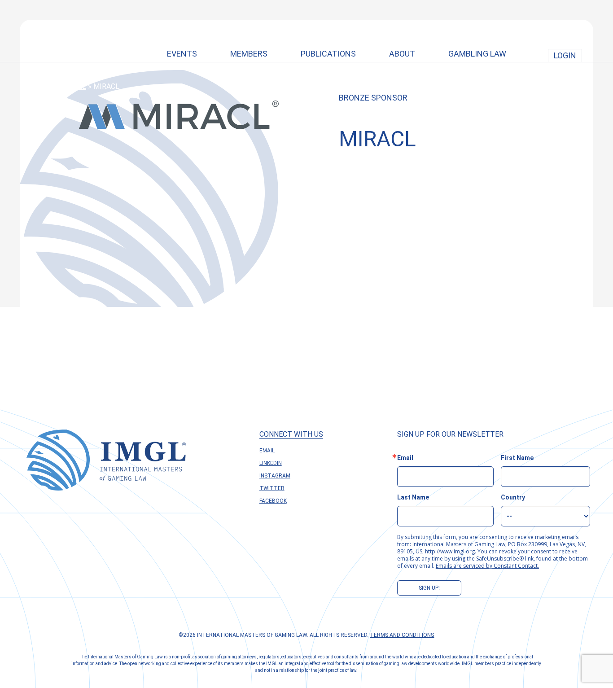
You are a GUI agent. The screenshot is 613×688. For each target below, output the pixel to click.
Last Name (413, 497)
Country (513, 497)
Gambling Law (477, 53)
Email (267, 450)
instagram (274, 476)
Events (182, 53)
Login (565, 55)
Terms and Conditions (402, 635)
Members (248, 53)
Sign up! (429, 588)
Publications (328, 53)
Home (76, 86)
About (402, 53)
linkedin (270, 463)
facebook (273, 501)
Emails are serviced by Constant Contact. (487, 566)
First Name (517, 458)
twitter (272, 488)
